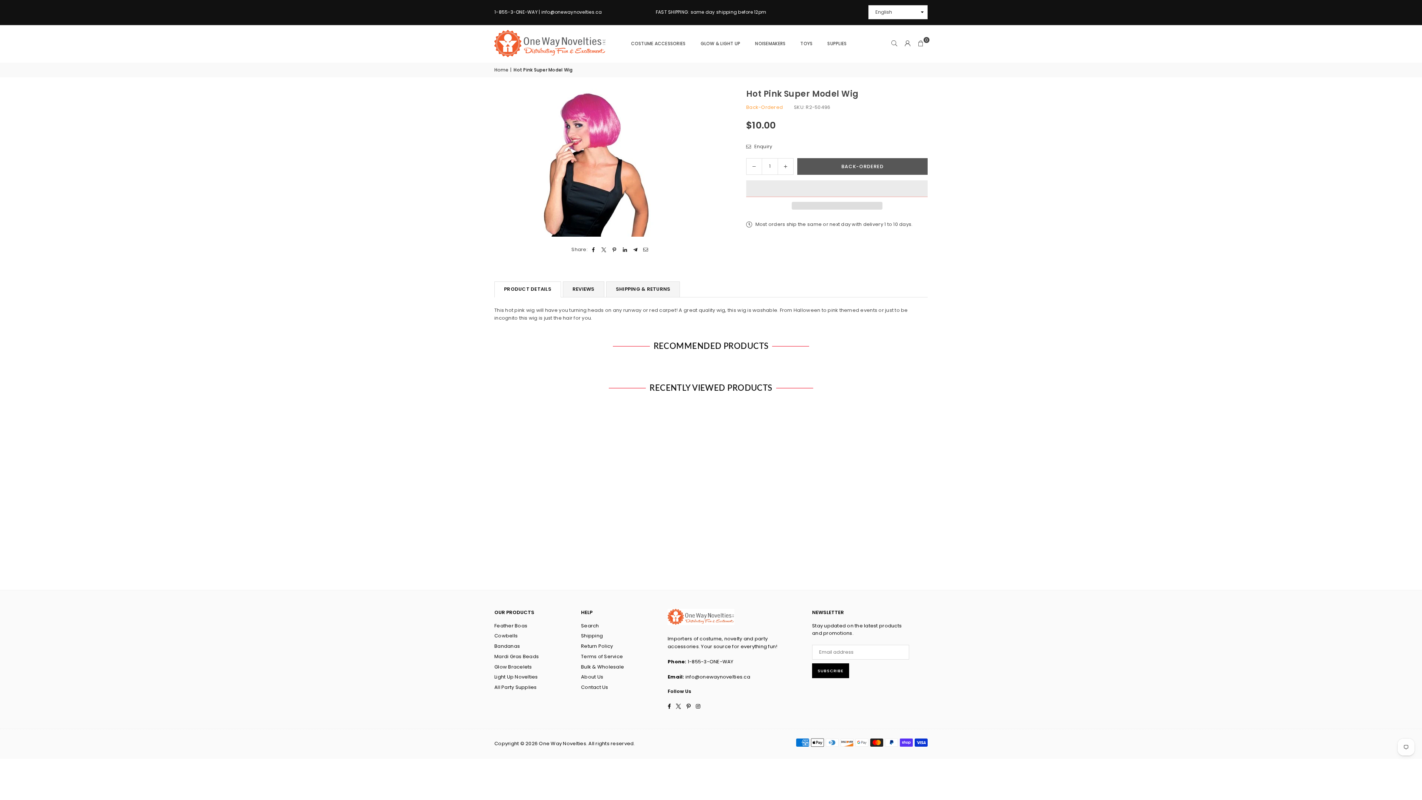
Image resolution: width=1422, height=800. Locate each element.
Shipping (592, 635)
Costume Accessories (658, 43)
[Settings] (907, 43)
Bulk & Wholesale (602, 666)
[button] (837, 188)
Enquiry (762, 146)
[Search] (894, 43)
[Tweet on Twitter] (604, 250)
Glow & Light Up (721, 43)
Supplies (837, 43)
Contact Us (594, 687)
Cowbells (506, 635)
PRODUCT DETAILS (527, 289)
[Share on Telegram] (635, 250)
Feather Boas (510, 625)
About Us (592, 676)
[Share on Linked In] (625, 250)
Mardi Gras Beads (516, 656)
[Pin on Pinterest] (614, 250)
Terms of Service (602, 656)
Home (501, 70)
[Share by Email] (646, 250)
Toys (806, 43)
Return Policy (597, 646)
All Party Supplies (515, 687)
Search (590, 625)
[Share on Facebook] (593, 250)
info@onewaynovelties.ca (717, 676)
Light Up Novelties (516, 676)
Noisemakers (770, 43)
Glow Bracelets (513, 666)
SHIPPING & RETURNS (643, 289)
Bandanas (507, 646)
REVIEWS (584, 289)
